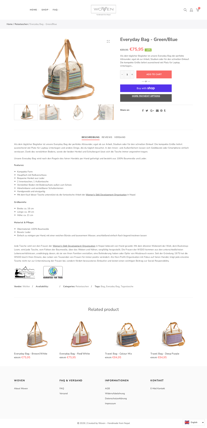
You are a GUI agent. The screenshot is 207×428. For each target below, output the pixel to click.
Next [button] (105, 69)
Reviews (107, 137)
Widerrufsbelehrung (115, 393)
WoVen (26, 286)
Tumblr (164, 110)
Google (152, 110)
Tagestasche (127, 286)
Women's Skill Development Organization (74, 245)
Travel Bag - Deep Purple (164, 353)
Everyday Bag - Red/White (75, 353)
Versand (119, 137)
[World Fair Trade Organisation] (53, 272)
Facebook (143, 110)
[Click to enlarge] (108, 41)
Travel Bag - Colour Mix (118, 353)
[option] (64, 69)
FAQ (55, 9)
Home (10, 24)
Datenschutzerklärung (116, 398)
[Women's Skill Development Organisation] (24, 272)
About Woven (21, 388)
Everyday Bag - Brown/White (30, 353)
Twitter (147, 110)
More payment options (146, 95)
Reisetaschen (21, 24)
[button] (194, 422)
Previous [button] (22, 69)
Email (157, 110)
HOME (33, 9)
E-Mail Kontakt (157, 388)
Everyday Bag (113, 286)
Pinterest (161, 110)
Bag (103, 286)
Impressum (110, 403)
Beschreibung (91, 137)
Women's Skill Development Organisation (106, 194)
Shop (45, 9)
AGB (107, 388)
